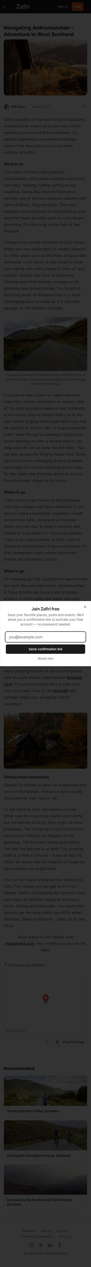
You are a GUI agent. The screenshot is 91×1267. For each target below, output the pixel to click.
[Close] (85, 607)
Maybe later (45, 658)
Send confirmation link (46, 649)
